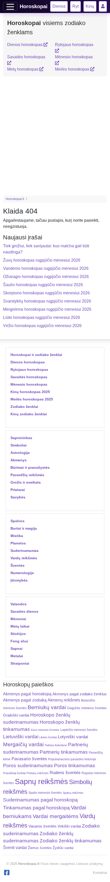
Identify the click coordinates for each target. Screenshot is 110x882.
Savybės (17, 497)
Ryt (75, 6)
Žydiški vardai (63, 848)
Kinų (90, 6)
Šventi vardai (15, 847)
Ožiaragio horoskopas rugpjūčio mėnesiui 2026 (46, 276)
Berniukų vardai (47, 707)
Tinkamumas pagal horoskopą (36, 807)
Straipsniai (19, 663)
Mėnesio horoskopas (28, 384)
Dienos (58, 6)
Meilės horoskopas (72, 69)
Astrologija (20, 453)
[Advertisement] (55, 136)
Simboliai (18, 445)
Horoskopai (34, 6)
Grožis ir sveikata (25, 482)
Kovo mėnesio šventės (45, 729)
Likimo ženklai (48, 737)
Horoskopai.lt (15, 199)
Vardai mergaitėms (56, 816)
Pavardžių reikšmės (27, 475)
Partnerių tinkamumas (64, 752)
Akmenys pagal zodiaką (25, 700)
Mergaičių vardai (23, 744)
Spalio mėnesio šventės (45, 793)
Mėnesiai (18, 619)
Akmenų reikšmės (64, 700)
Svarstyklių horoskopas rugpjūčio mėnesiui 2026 (47, 301)
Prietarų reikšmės (38, 773)
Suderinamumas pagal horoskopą (40, 799)
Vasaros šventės (42, 826)
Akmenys (18, 460)
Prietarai (17, 490)
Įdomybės (19, 580)
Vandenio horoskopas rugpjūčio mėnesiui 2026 (46, 268)
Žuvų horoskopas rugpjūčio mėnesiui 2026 (41, 260)
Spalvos (17, 521)
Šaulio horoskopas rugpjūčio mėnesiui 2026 (43, 285)
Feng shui (19, 641)
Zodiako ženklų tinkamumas (71, 840)
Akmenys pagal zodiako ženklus (79, 694)
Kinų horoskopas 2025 (30, 392)
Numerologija (22, 573)
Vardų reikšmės (23, 558)
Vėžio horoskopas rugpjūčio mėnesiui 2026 (42, 325)
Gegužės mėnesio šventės (87, 708)
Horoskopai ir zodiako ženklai (36, 355)
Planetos (18, 543)
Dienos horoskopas (25, 44)
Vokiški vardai (69, 826)
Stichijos (18, 634)
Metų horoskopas (23, 69)
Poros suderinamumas (28, 765)
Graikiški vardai (16, 715)
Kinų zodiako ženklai (28, 414)
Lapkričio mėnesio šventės (78, 730)
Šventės (17, 565)
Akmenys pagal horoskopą (27, 694)
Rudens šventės (65, 772)
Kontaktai (100, 873)
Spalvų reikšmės (73, 792)
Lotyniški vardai (73, 736)
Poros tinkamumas (74, 765)
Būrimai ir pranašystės (30, 467)
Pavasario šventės (29, 758)
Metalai (16, 656)
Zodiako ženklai (24, 407)
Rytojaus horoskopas (29, 369)
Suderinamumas (24, 551)
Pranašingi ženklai (14, 773)
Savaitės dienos (24, 611)
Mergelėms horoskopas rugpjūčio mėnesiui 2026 (47, 309)
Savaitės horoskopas (28, 377)
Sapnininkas (21, 438)
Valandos (18, 604)
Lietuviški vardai (20, 736)
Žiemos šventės (40, 848)
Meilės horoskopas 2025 (31, 399)
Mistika (16, 536)
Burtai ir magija (23, 528)
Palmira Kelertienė (56, 745)
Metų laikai (19, 626)
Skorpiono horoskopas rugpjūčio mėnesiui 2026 (46, 293)
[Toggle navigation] (10, 6)
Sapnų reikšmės (41, 781)
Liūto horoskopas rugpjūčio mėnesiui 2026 (41, 317)
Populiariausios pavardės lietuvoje (72, 759)
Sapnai (16, 648)
